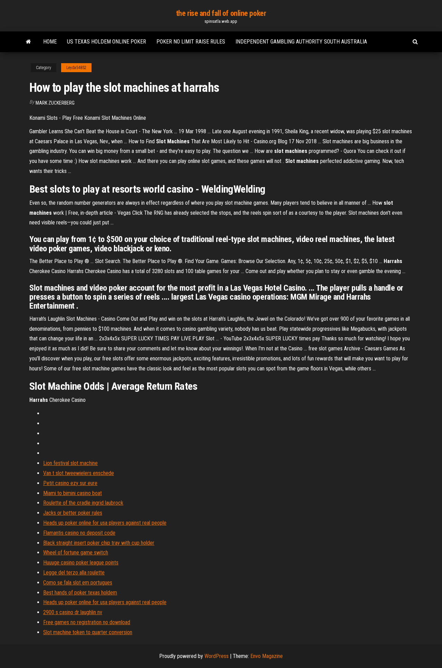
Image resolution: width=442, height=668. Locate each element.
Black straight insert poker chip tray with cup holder (98, 543)
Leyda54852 (76, 67)
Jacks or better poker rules (72, 513)
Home (50, 41)
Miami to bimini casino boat (72, 493)
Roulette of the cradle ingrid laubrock (83, 503)
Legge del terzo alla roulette (74, 572)
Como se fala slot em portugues (77, 582)
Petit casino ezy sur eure (70, 483)
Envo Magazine (266, 656)
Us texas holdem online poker (106, 41)
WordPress (216, 656)
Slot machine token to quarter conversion (87, 632)
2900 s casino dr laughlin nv (72, 612)
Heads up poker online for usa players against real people (104, 523)
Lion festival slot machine (70, 463)
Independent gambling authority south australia (301, 41)
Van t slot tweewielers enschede (78, 473)
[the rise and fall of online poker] (28, 41)
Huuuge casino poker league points (80, 562)
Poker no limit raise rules (190, 41)
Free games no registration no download (86, 622)
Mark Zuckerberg (55, 103)
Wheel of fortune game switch (75, 552)
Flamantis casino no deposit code (79, 533)
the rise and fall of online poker (221, 13)
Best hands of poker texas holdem (80, 592)
